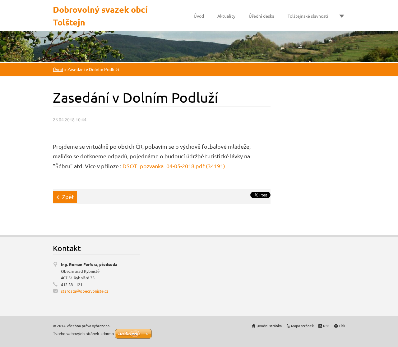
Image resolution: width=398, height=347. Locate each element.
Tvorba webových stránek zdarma (83, 333)
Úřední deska (261, 16)
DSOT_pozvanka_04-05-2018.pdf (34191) (174, 166)
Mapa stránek (302, 325)
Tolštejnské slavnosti (308, 16)
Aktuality (226, 16)
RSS (326, 325)
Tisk (342, 325)
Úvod (199, 16)
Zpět (68, 196)
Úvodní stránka (269, 325)
